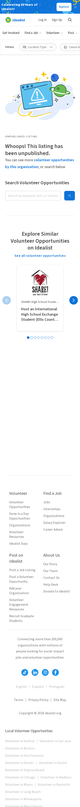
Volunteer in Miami (19, 784)
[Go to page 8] (52, 337)
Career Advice (53, 529)
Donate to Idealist (56, 591)
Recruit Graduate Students (21, 618)
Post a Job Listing (22, 570)
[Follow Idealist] (24, 672)
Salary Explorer (54, 522)
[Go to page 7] (48, 337)
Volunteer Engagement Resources (18, 605)
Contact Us (51, 577)
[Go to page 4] (38, 337)
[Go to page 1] (28, 337)
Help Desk (50, 584)
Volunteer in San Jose (55, 741)
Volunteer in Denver (19, 763)
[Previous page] (6, 300)
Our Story (50, 564)
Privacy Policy (38, 700)
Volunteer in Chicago (20, 777)
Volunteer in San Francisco (24, 755)
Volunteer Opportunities (19, 504)
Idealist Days (18, 543)
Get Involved (11, 33)
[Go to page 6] (45, 337)
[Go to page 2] (31, 337)
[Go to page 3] (35, 337)
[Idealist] (15, 20)
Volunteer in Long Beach (23, 792)
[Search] (70, 20)
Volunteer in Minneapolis (23, 799)
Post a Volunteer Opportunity (21, 579)
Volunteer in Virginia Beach (24, 770)
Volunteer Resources (16, 534)
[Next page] (73, 300)
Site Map (60, 700)
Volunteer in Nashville (54, 784)
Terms (18, 700)
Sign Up (57, 20)
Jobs (46, 502)
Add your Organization (19, 590)
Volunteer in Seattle (20, 741)
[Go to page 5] (42, 337)
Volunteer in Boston (20, 748)
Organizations (19, 525)
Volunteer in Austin (53, 763)
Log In (42, 20)
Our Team (50, 571)
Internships (51, 509)
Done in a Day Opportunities (19, 516)
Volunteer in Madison (56, 777)
